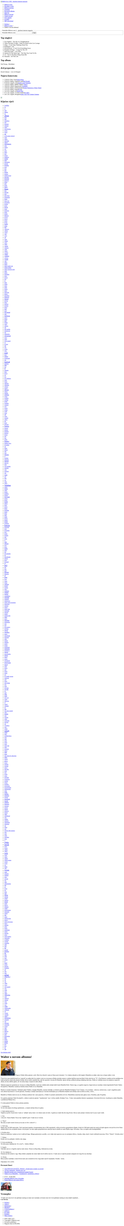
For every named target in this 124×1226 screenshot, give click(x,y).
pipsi (5, 757)
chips (6, 241)
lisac (5, 577)
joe (5, 480)
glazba (6, 393)
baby (5, 152)
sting (5, 926)
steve (5, 923)
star (5, 915)
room (5, 863)
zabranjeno (7, 1018)
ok (5, 707)
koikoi (6, 520)
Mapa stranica (8, 1215)
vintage (6, 1000)
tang (5, 946)
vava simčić (7, 987)
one (5, 709)
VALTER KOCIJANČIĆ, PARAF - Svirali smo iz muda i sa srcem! (24, 1169)
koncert (7, 525)
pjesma (6, 764)
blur (5, 191)
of (5, 702)
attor (5, 146)
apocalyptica (7, 129)
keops (5, 500)
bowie (6, 207)
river (5, 846)
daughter (6, 274)
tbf (5, 948)
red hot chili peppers (9, 830)
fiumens (6, 370)
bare (5, 160)
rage (5, 817)
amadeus (6, 121)
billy (5, 184)
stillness (6, 925)
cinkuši (6, 246)
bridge (6, 214)
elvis (5, 339)
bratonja (6, 210)
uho (5, 971)
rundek (6, 870)
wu (5, 1011)
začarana (6, 1023)
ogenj (6, 704)
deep (5, 286)
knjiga (6, 518)
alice (5, 117)
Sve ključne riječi (6, 1052)
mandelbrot (7, 596)
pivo (6, 761)
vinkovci (6, 998)
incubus (6, 458)
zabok (5, 1016)
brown (6, 217)
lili (5, 575)
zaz (5, 1021)
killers (6, 503)
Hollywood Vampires (24, 83)
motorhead (7, 660)
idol (5, 451)
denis (5, 291)
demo (6, 289)
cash (5, 234)
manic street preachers (10, 602)
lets (5, 567)
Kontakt (6, 1214)
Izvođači (6, 19)
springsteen (7, 910)
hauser (6, 428)
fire (5, 367)
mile (5, 639)
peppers (6, 749)
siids (5, 893)
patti (5, 739)
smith (5, 908)
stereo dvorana (8, 922)
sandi (5, 872)
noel (5, 693)
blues (6, 189)
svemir (6, 941)
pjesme (6, 766)
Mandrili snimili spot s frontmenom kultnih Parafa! (18, 1172)
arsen (5, 132)
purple (6, 797)
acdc (5, 110)
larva (5, 547)
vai (5, 980)
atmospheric (7, 144)
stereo (6, 920)
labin (5, 542)
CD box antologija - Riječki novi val (14, 1170)
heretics (6, 433)
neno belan (7, 683)
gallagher (6, 385)
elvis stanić (7, 341)
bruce (6, 219)
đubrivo (6, 1031)
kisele (5, 512)
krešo (5, 534)
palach (6, 731)
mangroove (7, 601)
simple (6, 897)
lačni (5, 550)
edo (5, 327)
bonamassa (7, 197)
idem (5, 448)
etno (5, 351)
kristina (6, 535)
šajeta (5, 1033)
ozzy (5, 727)
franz (5, 382)
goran (5, 396)
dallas (5, 263)
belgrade (6, 177)
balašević (6, 157)
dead (5, 282)
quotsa (6, 812)
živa (5, 1046)
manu (6, 607)
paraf (5, 732)
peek (5, 747)
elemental (7, 336)
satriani (6, 879)
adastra (6, 112)
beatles (6, 165)
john (5, 482)
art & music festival (9, 136)
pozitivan (7, 779)
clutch (5, 251)
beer (5, 169)
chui (5, 244)
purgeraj (6, 796)
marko (6, 614)
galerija (6, 383)
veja (5, 988)
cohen (6, 254)
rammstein (7, 822)
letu (5, 569)
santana (6, 873)
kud (5, 537)
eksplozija (7, 331)
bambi (6, 159)
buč (5, 227)
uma (5, 973)
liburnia (6, 572)
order (5, 719)
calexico (6, 229)
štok (5, 1038)
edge (5, 324)
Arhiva (6, 1204)
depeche (6, 292)
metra (5, 634)
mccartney (7, 627)
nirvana (6, 688)
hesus (6, 434)
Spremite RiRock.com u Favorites (14, 1178)
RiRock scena (8, 4)
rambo (6, 819)
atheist (6, 142)
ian (5, 446)
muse (5, 671)
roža (5, 868)
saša (5, 882)
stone (5, 928)
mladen (6, 642)
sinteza (6, 900)
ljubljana (6, 584)
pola (5, 771)
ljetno (5, 582)
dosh (5, 311)
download (7, 312)
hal (5, 421)
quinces (6, 811)
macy (5, 589)
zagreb (6, 1020)
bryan (5, 222)
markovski (7, 615)
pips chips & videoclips (10, 756)
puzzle (6, 801)
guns (5, 416)
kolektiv (6, 523)
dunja (5, 317)
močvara (7, 663)
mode (6, 645)
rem (5, 832)
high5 (5, 439)
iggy (5, 453)
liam (5, 570)
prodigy (6, 784)
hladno (6, 441)
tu (4, 961)
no (5, 691)
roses (5, 867)
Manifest (6, 1207)
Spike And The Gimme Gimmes (30, 94)
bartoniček (7, 162)
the (5, 953)
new (5, 684)
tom (5, 958)
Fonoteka (7, 9)
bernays (6, 180)
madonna (6, 591)
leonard (6, 562)
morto (5, 659)
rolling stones (7, 860)
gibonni (6, 390)
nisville (6, 689)
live (5, 579)
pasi (5, 737)
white (6, 1006)
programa (7, 786)
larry (5, 545)
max (5, 624)
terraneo (6, 951)
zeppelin (6, 1025)
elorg (5, 337)
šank (5, 1034)
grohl (5, 411)
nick (5, 686)
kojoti (6, 522)
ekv (5, 332)
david (6, 277)
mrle (5, 666)
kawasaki (7, 497)
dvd (5, 321)
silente (6, 895)
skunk (6, 902)
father (6, 356)
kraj (5, 532)
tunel (5, 963)
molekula (7, 647)
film (5, 365)
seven (5, 888)
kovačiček (6, 530)
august (6, 147)
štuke (5, 1039)
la (4, 540)
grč (5, 414)
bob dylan (6, 195)
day (5, 279)
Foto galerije (8, 17)
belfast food (7, 175)
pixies (5, 763)
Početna (6, 24)
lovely (6, 586)
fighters (6, 363)
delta (5, 287)
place (5, 767)
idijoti (6, 450)
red (5, 829)
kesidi (6, 502)
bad (5, 154)
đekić (5, 1029)
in (4, 456)
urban (6, 975)
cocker (6, 252)
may (5, 625)
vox (5, 1005)
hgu (5, 438)
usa (5, 978)
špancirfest (7, 1036)
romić (6, 862)
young (6, 1013)
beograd (6, 179)
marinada (6, 610)
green (6, 408)
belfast (6, 174)
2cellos (6, 105)
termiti (6, 950)
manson (6, 606)
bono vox (6, 201)
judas (5, 490)
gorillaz (6, 400)
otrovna (6, 722)
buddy (6, 224)
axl (5, 149)
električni (7, 334)
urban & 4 (7, 977)
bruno (5, 221)
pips (5, 754)
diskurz (6, 297)
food (5, 380)
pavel (5, 742)
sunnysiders (7, 936)
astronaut (6, 141)
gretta (6, 410)
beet (5, 170)
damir (5, 264)
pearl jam (6, 745)
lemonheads (7, 557)
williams (6, 1010)
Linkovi (6, 1211)
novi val (6, 697)
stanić (6, 913)
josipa (6, 489)
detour (6, 294)
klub (5, 515)
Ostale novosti (8, 16)
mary (5, 619)
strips (5, 935)
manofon (6, 604)
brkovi (6, 216)
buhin (5, 226)
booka (6, 204)
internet (6, 461)
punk (5, 792)
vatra (5, 983)
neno (5, 681)
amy (5, 122)
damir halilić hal (8, 266)
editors (6, 326)
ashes (5, 139)
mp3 (6, 665)
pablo (6, 729)
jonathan (7, 485)
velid (5, 990)
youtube (6, 1014)
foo (5, 377)
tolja (5, 956)
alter (5, 119)
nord (5, 696)
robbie (6, 850)
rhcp (5, 839)
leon (5, 560)
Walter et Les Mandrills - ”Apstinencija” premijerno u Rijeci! (21, 1173)
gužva (5, 419)
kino (5, 509)
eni (5, 346)
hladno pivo (7, 443)
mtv (5, 670)
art (5, 134)
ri (4, 840)
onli (5, 712)
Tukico (26, 84)
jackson (6, 471)
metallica (6, 632)
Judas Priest (20, 79)
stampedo (6, 912)
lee (5, 555)
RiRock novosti (8, 14)
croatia (6, 259)
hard (5, 423)
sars (5, 877)
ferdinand (7, 358)
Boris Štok (20, 91)
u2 (5, 970)
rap (5, 825)
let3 (5, 565)
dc (5, 281)
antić (5, 127)
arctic (5, 130)
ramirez (6, 821)
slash (5, 903)
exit (6, 353)
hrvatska (6, 445)
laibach (6, 544)
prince (6, 782)
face (5, 355)
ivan (5, 469)
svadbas (6, 940)
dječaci (6, 304)
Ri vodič (6, 1212)
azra (5, 150)
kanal (5, 492)
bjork (5, 185)
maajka (6, 587)
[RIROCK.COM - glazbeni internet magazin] (14, 1)
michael (6, 637)
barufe (6, 164)
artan (5, 137)
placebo (6, 769)
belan (6, 172)
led (5, 552)
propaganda (7, 787)
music (5, 673)
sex (5, 890)
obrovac (6, 701)
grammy (6, 405)
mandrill (6, 599)
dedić (5, 284)
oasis (5, 699)
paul (5, 741)
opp (5, 715)
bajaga (6, 155)
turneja (6, 966)
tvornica (6, 968)
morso (6, 655)
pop (5, 772)
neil (5, 679)
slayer (6, 905)
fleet (5, 372)
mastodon (7, 622)
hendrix (6, 431)
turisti (5, 964)
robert (5, 851)
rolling (6, 858)
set (5, 887)
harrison (6, 424)
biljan (5, 182)
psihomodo (7, 789)
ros (5, 865)
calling (6, 231)
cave (5, 235)
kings (5, 507)
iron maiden (7, 466)
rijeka (6, 842)
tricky (6, 959)
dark (5, 271)
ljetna (5, 581)
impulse (6, 455)
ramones (6, 824)
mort (5, 657)
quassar (6, 806)
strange (6, 933)
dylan (6, 322)
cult (5, 261)
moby (6, 644)
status (5, 917)
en (5, 342)
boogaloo (7, 202)
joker (5, 483)
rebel (5, 827)
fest (5, 360)
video (5, 993)
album (6, 116)
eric (5, 347)
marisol (6, 612)
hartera (6, 426)
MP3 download (8, 21)
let (5, 563)
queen (6, 807)
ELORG (26, 93)
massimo (6, 620)
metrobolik (7, 636)
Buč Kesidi (26, 81)
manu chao (7, 609)
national (6, 678)
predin (6, 781)
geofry (6, 388)
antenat (6, 125)
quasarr (6, 804)
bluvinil (6, 192)
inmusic (6, 459)
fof (5, 375)
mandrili (6, 597)
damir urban (7, 268)
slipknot (6, 907)
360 (5, 1049)
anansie (6, 124)
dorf (5, 309)
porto (5, 776)
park (5, 734)
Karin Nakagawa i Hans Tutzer (32, 88)
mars (5, 617)
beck (5, 167)
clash (5, 249)
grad (5, 401)
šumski (6, 1041)
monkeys (7, 650)
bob (5, 194)
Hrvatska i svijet (9, 6)
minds (6, 640)
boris (5, 206)
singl (6, 898)
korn (5, 529)
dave (5, 276)
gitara (6, 391)
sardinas (6, 875)
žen (5, 1044)
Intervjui (6, 13)
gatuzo (6, 386)
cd (5, 237)
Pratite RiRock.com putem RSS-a (14, 1180)
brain (5, 209)
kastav (6, 495)
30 (5, 1047)
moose (6, 652)
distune (6, 299)
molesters (7, 649)
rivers (6, 848)
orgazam (6, 720)
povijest (6, 777)
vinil (5, 996)
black (5, 187)
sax (5, 880)
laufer (6, 548)
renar (5, 835)
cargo (6, 232)
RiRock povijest (9, 8)
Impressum (7, 1206)
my (5, 675)
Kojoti (20, 89)
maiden (6, 592)
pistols (6, 759)
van (5, 982)
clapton (6, 248)
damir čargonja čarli (9, 269)
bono (5, 199)
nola (5, 694)
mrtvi (5, 668)
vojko (5, 1003)
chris (5, 242)
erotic (6, 349)
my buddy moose (8, 676)
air (5, 114)
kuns (5, 538)
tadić (5, 944)
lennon (6, 558)
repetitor (6, 837)
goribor (6, 398)
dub (5, 314)
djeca (5, 302)
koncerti (6, 527)
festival (7, 362)
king (5, 505)
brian (5, 212)
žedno (6, 1043)
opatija (6, 714)
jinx (5, 478)
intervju (6, 463)
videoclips (7, 995)
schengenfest (7, 883)
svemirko (6, 943)
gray (5, 406)
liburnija (6, 574)
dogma (6, 305)
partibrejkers (7, 736)
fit (5, 368)
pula (5, 791)
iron (5, 465)
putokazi (7, 799)
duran (5, 319)
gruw (5, 413)
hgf (5, 436)
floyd (5, 373)
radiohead (7, 816)
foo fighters (7, 378)
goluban (6, 395)
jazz (5, 475)
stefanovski (7, 918)
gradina (6, 403)
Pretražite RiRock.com (9, 33)
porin (5, 774)
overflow (6, 725)
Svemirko (25, 86)
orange (6, 717)
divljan (6, 301)
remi (5, 834)
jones (5, 487)
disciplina (6, 295)
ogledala (6, 706)
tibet (5, 955)
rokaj (5, 857)
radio (5, 814)
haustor (6, 430)
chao (5, 239)
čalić (5, 1028)
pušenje (6, 802)
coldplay (6, 256)
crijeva (6, 258)
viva (5, 1001)
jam (5, 473)
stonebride (7, 930)
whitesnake (7, 1008)
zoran (6, 1026)
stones (5, 931)
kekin (6, 498)
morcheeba (7, 654)
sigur (5, 892)
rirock (6, 845)
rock (6, 853)
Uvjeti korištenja (9, 1209)
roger (5, 855)
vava (5, 985)
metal (6, 630)
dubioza (7, 316)
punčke (6, 794)
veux (5, 992)
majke (6, 594)
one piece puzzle (8, 711)
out (5, 724)
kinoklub (6, 510)
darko (5, 273)
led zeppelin (7, 553)
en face (6, 344)
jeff (5, 476)
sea (5, 885)
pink (5, 752)
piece (5, 750)
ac (4, 109)
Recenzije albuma (9, 11)
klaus (5, 513)
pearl (5, 744)
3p (5, 107)
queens (6, 809)
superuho (7, 938)
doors (5, 307)
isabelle (6, 468)
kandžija (6, 493)
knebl (5, 517)
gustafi (6, 418)
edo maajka (7, 329)
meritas (6, 629)
